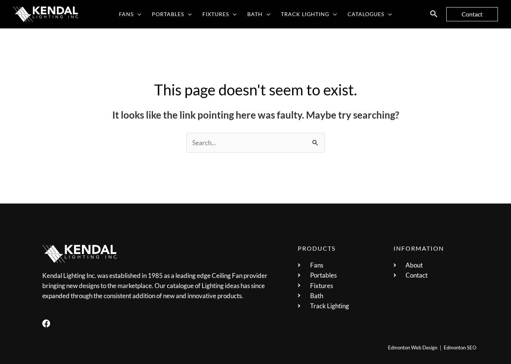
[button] (137, 14)
